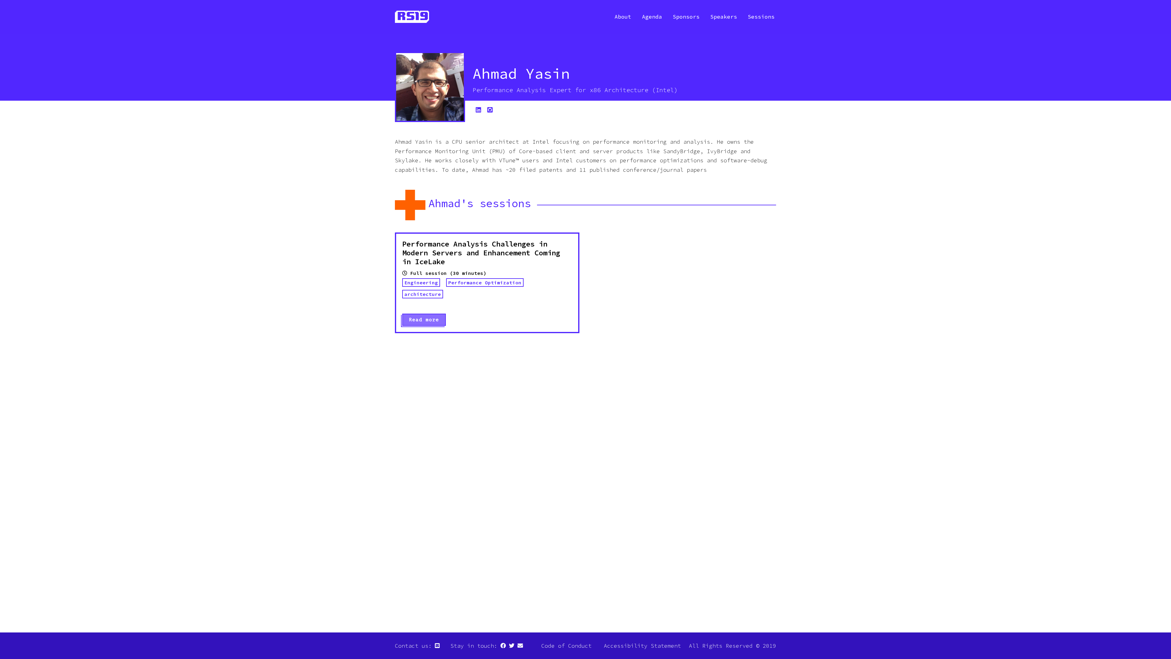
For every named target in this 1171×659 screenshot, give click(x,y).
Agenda (652, 16)
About (622, 16)
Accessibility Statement (642, 645)
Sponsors (686, 16)
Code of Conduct (566, 645)
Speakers (723, 16)
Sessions (761, 16)
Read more (424, 319)
